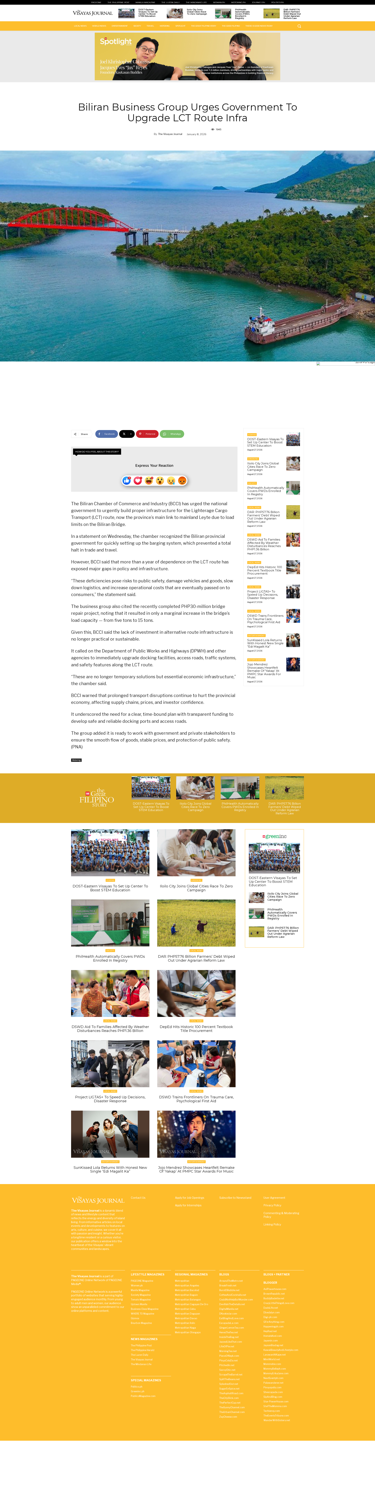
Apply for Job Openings (189, 1197)
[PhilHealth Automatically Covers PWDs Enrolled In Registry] (223, 13)
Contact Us (138, 1197)
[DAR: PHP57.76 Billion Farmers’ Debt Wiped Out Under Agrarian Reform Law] (271, 13)
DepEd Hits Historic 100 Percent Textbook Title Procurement (264, 570)
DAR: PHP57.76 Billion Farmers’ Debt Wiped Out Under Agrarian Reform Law (292, 14)
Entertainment (256, 635)
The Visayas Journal (170, 134)
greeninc (253, 459)
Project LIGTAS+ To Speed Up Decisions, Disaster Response (262, 595)
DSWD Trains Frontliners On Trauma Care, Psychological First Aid (265, 619)
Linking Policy (272, 1224)
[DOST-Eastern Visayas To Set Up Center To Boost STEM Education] (126, 13)
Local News (254, 507)
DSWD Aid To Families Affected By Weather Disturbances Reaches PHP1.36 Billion (264, 544)
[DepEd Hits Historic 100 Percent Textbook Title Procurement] (293, 567)
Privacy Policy (272, 1205)
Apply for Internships (188, 1205)
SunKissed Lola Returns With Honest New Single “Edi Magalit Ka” (265, 643)
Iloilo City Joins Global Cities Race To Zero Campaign (197, 11)
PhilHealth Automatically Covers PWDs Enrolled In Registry (242, 14)
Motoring (76, 760)
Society (252, 483)
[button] (299, 26)
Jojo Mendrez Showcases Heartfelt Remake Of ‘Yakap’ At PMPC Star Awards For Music (264, 670)
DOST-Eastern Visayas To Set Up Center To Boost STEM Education (148, 12)
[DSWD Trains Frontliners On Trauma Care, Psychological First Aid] (293, 616)
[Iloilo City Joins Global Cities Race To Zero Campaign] (175, 13)
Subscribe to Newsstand (235, 1197)
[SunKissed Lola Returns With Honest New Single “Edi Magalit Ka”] (293, 640)
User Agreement (274, 1197)
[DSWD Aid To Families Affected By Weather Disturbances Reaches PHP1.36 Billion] (293, 539)
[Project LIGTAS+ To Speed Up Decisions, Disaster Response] (293, 591)
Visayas (252, 434)
